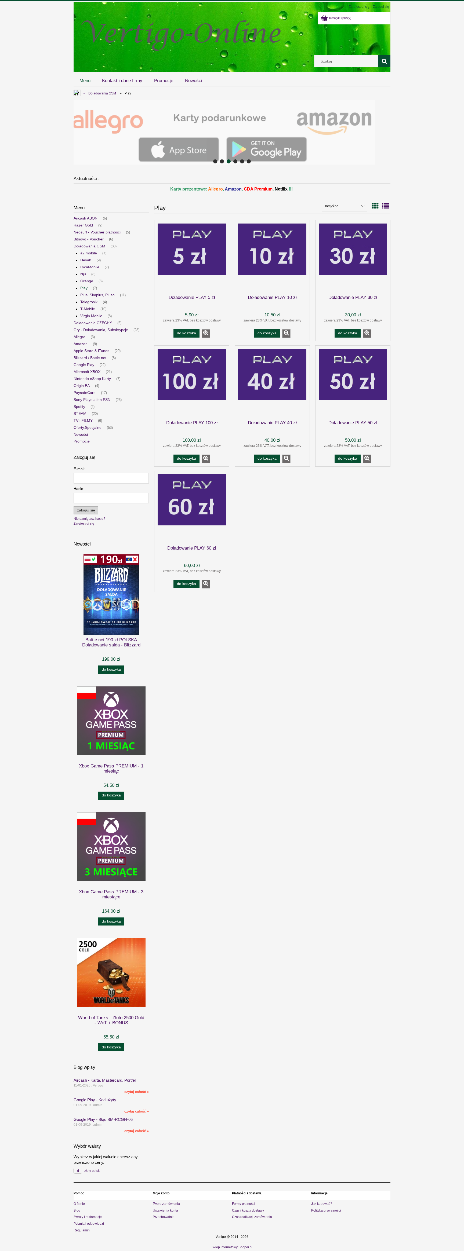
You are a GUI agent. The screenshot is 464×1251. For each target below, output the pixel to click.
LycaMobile (89, 267)
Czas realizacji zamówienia (252, 1217)
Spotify (79, 406)
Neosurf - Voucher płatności (97, 232)
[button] (206, 333)
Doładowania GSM (89, 246)
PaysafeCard (85, 392)
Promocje (82, 441)
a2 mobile (88, 253)
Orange (86, 281)
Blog (77, 1210)
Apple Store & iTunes (91, 351)
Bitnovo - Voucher (89, 239)
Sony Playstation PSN (92, 399)
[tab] (215, 161)
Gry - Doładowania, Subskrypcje (101, 330)
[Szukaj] (384, 61)
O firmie (79, 1204)
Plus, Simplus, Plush (97, 295)
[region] (232, 132)
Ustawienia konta (165, 1210)
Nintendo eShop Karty (92, 378)
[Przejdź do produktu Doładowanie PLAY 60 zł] (192, 507)
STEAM (80, 413)
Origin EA (82, 385)
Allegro (79, 337)
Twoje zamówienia (166, 1204)
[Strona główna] (181, 32)
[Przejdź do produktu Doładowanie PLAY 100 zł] (192, 382)
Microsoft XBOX (87, 372)
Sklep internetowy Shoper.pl (232, 1247)
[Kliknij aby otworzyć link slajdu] (232, 132)
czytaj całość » (136, 1092)
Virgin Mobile (91, 316)
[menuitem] (85, 81)
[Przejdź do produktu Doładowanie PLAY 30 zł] (353, 257)
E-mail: (79, 469)
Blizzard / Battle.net (90, 358)
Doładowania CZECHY (93, 323)
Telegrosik (88, 302)
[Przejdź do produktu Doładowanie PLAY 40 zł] (272, 382)
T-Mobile (87, 309)
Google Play (84, 365)
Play (84, 288)
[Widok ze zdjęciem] (375, 206)
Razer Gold (83, 225)
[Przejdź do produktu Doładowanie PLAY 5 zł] (192, 257)
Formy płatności (243, 1204)
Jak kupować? (321, 1204)
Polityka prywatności (326, 1210)
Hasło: (79, 489)
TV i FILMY (83, 420)
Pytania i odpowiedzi (89, 1224)
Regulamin (82, 1230)
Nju (83, 274)
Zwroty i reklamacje (88, 1217)
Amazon (81, 344)
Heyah (85, 260)
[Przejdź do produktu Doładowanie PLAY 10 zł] (272, 257)
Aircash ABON (85, 218)
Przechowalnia (164, 1217)
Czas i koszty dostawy (248, 1210)
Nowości (81, 434)
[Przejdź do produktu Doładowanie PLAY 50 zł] (353, 382)
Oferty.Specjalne (88, 427)
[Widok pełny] (385, 206)
